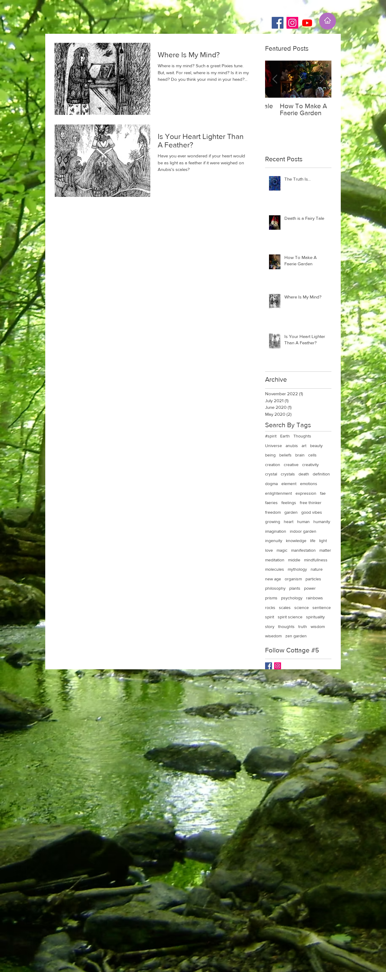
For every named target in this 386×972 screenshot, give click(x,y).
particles (313, 578)
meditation (274, 559)
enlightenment (278, 493)
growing (272, 521)
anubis (292, 445)
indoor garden (303, 531)
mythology (297, 569)
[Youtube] (307, 23)
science (301, 607)
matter (325, 550)
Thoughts (302, 436)
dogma (271, 483)
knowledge (296, 540)
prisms (271, 597)
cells (312, 455)
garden (291, 512)
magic (282, 550)
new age (273, 578)
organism (293, 578)
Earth (285, 436)
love (269, 550)
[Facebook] (277, 23)
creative (291, 464)
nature (317, 569)
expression (306, 493)
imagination (275, 531)
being (270, 455)
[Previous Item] (274, 79)
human (303, 521)
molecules (274, 569)
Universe (273, 445)
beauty (316, 445)
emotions (308, 483)
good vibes (311, 512)
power (310, 588)
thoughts (286, 626)
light (323, 540)
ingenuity (273, 540)
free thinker (310, 502)
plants (294, 588)
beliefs (285, 455)
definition (321, 474)
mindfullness (315, 559)
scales (285, 607)
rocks (270, 607)
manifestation (303, 550)
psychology (291, 597)
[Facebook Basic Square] (268, 665)
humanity (321, 521)
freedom (273, 512)
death (304, 474)
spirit (269, 616)
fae (323, 493)
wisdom (318, 626)
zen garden (296, 635)
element (288, 483)
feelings (288, 502)
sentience (321, 607)
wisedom (273, 635)
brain (300, 455)
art (304, 445)
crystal (271, 474)
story (269, 626)
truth (302, 626)
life (312, 540)
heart (288, 521)
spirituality (315, 616)
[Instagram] (292, 23)
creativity (310, 464)
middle (294, 559)
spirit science (290, 616)
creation (272, 464)
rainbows (314, 597)
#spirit (271, 436)
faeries (271, 502)
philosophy (275, 588)
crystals (288, 474)
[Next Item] (321, 79)
